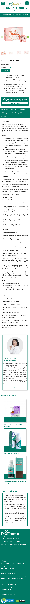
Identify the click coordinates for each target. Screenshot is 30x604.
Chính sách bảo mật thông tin (9, 594)
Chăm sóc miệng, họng (15, 14)
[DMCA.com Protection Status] (20, 601)
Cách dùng (4, 113)
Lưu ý (11, 113)
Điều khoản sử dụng (6, 587)
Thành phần (13, 109)
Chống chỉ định (19, 113)
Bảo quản (3, 116)
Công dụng (22, 109)
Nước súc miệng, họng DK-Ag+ (12, 453)
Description (4, 109)
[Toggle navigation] (3, 3)
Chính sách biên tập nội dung (8, 592)
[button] (28, 37)
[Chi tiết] (15, 387)
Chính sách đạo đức (6, 589)
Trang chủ (5, 14)
